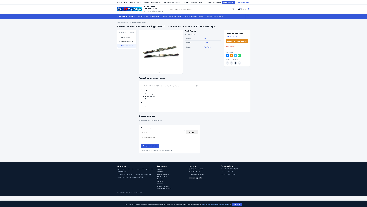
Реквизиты (194, 2)
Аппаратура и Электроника (194, 16)
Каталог (125, 2)
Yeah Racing (190, 31)
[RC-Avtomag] (129, 9)
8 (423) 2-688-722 (150, 6)
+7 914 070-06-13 (150, 8)
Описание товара (127, 41)
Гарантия (186, 2)
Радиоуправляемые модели (172, 16)
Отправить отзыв (150, 146)
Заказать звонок (228, 2)
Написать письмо (243, 2)
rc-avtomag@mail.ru (150, 10)
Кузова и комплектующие (215, 16)
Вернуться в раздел (127, 32)
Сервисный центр (156, 2)
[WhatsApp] (235, 63)
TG (235, 55)
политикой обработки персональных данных (215, 204)
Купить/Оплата (169, 2)
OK (231, 55)
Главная (119, 2)
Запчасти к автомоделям (138, 22)
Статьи (139, 2)
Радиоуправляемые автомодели (149, 16)
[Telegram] (227, 63)
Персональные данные (164, 188)
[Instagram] (239, 63)
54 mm (206, 42)
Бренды (132, 2)
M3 (205, 38)
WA (239, 55)
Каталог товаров (126, 16)
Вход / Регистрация (214, 2)
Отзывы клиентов (127, 46)
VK (227, 55)
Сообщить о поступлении (237, 41)
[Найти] (233, 9)
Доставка (178, 2)
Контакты (146, 2)
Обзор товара (125, 37)
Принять (237, 204)
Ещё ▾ (201, 2)
